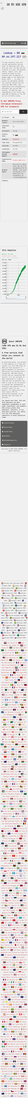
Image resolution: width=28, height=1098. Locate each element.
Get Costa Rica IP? (19, 1024)
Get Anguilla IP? (12, 875)
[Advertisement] (14, 26)
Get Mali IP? (18, 685)
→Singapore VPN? (10, 625)
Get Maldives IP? (20, 1012)
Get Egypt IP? (21, 692)
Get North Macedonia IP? (13, 1081)
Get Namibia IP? (19, 878)
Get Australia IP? (14, 762)
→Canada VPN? (8, 591)
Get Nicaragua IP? (14, 1029)
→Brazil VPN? (22, 588)
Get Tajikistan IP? (12, 836)
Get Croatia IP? (13, 997)
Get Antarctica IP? (15, 700)
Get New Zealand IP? (12, 1093)
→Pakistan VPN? (21, 623)
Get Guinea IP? (20, 1032)
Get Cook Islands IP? (18, 833)
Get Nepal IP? (12, 771)
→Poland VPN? (8, 638)
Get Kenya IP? (21, 866)
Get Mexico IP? (12, 853)
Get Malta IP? (21, 945)
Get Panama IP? (21, 937)
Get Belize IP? (21, 1039)
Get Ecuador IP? (12, 719)
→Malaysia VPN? (21, 620)
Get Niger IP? (20, 965)
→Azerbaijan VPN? (11, 593)
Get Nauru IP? (21, 717)
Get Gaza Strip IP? (12, 791)
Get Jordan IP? (13, 846)
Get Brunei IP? (20, 742)
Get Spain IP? (13, 677)
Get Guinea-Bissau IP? (12, 947)
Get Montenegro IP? (19, 1019)
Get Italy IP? (18, 861)
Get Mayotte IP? (20, 1051)
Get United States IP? (15, 819)
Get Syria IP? (12, 643)
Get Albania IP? (12, 967)
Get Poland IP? (12, 871)
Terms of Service (8, 423)
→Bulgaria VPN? (20, 608)
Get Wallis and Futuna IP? (17, 1044)
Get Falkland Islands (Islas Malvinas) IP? (14, 903)
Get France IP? (17, 925)
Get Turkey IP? (21, 920)
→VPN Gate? (7, 633)
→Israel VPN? (9, 605)
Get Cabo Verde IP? (15, 895)
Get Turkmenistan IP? (12, 650)
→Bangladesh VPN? (18, 618)
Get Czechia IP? (20, 1091)
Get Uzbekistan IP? (19, 1079)
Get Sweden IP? (20, 841)
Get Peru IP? (10, 1022)
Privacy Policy (7, 427)
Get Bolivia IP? (20, 727)
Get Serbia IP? (20, 913)
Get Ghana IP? (13, 786)
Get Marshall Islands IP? (13, 712)
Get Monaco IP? (21, 930)
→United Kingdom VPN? (15, 615)
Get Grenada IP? (20, 754)
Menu (22, 43)
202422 (15, 154)
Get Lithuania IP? (14, 858)
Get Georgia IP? (20, 732)
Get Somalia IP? (10, 868)
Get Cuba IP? (19, 935)
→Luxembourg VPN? (20, 595)
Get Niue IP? (9, 940)
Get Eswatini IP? (13, 781)
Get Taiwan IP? (12, 984)
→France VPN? (13, 628)
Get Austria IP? (20, 737)
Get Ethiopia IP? (12, 989)
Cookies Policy (7, 431)
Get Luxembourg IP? (19, 804)
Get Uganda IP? (13, 1064)
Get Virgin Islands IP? (14, 695)
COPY (24, 56)
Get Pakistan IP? (13, 690)
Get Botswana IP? (13, 1086)
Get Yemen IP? (12, 752)
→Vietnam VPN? (21, 591)
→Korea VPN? (12, 630)
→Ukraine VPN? (21, 603)
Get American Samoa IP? (14, 1054)
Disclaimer (6, 436)
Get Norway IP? (12, 734)
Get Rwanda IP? (13, 705)
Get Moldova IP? (20, 987)
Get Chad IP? (22, 915)
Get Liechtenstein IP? (15, 883)
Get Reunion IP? (12, 980)
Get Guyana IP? (12, 724)
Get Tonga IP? (9, 923)
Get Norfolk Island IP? (14, 1046)
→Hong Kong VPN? (10, 635)
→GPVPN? (19, 605)
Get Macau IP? (9, 744)
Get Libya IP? (17, 890)
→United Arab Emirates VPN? (13, 583)
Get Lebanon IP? (12, 1014)
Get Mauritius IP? (14, 747)
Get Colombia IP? (12, 801)
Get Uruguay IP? (19, 1096)
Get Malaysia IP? (12, 658)
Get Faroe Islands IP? (12, 811)
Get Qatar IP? (9, 831)
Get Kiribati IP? (19, 799)
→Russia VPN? (21, 638)
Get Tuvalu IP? (20, 749)
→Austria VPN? (12, 613)
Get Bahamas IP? (12, 918)
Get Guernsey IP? (12, 729)
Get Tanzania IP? (19, 722)
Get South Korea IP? (12, 739)
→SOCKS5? (23, 630)
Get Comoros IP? (13, 905)
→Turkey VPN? (9, 610)
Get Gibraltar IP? (19, 789)
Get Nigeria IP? (20, 982)
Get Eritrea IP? (12, 962)
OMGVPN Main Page (9, 43)
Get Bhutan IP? (17, 1004)
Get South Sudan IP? (12, 932)
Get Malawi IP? (18, 660)
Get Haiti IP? (21, 828)
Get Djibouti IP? (12, 806)
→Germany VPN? (8, 598)
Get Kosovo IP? (18, 942)
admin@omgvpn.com (10, 440)
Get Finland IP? (12, 1034)
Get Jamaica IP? (19, 809)
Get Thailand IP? (20, 851)
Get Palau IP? (20, 873)
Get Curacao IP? (10, 843)
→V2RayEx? (22, 635)
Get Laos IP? (21, 710)
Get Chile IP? (13, 900)
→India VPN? (18, 586)
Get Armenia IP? (19, 769)
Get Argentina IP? (14, 1076)
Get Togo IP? (9, 880)
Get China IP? (12, 757)
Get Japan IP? (18, 1036)
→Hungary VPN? (15, 600)
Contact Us (7, 444)
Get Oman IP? (9, 915)
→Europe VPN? (8, 623)
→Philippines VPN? (20, 633)
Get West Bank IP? (19, 648)
